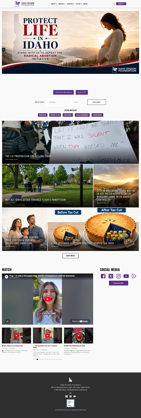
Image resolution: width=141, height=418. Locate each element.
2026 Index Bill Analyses (63, 92)
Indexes (61, 4)
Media (86, 4)
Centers (70, 4)
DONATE (121, 4)
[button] (3, 49)
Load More (70, 256)
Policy (78, 4)
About (53, 4)
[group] (16, 341)
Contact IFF (118, 283)
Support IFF (81, 92)
